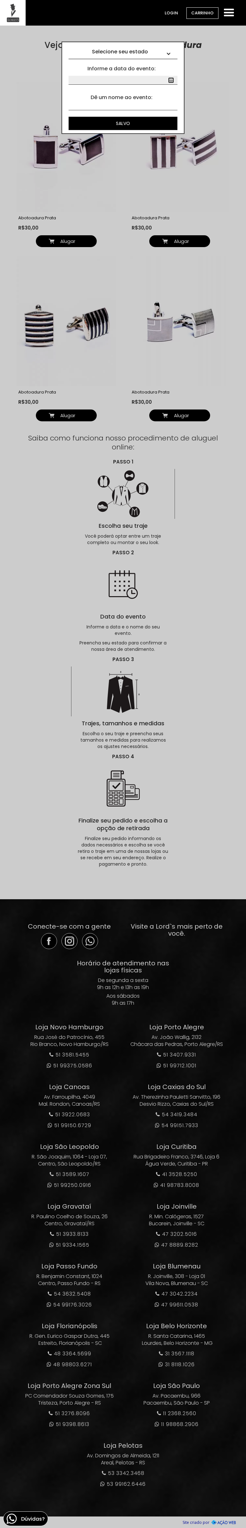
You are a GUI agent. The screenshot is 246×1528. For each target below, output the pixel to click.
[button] (229, 11)
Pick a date (171, 80)
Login (171, 13)
